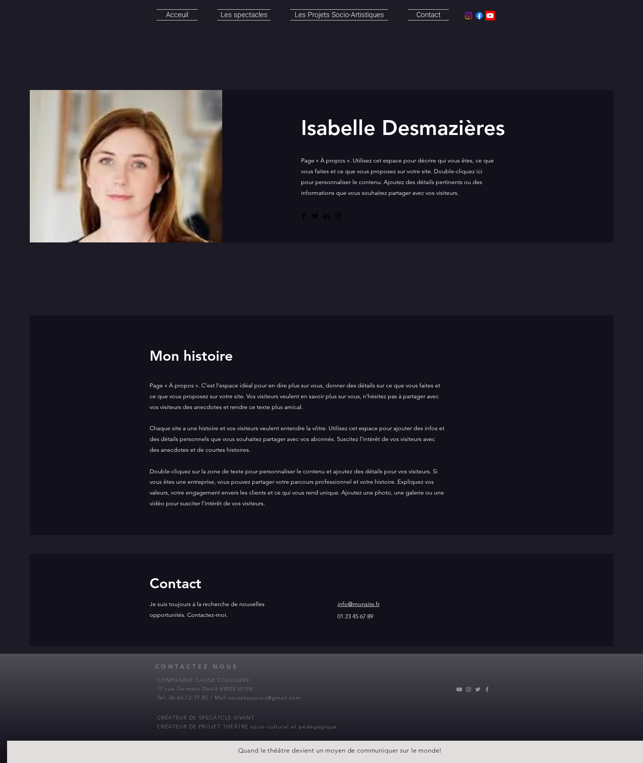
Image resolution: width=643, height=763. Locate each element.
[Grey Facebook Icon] (487, 689)
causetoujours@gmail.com (264, 697)
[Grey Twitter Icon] (477, 689)
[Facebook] (303, 216)
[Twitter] (315, 216)
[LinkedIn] (326, 216)
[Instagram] (338, 216)
